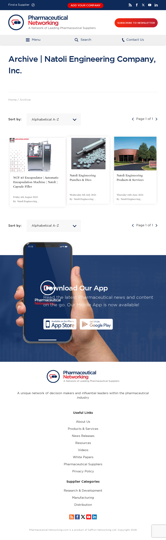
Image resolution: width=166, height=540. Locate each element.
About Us (83, 421)
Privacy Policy (83, 471)
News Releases (83, 436)
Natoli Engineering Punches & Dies (83, 178)
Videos (83, 450)
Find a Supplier (19, 5)
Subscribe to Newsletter (136, 22)
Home (12, 100)
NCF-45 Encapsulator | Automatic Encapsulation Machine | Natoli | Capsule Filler (36, 182)
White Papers (83, 457)
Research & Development (83, 490)
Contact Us (135, 39)
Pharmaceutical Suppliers (83, 464)
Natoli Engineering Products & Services (130, 178)
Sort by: (15, 119)
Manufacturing (83, 497)
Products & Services (83, 429)
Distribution (83, 505)
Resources (83, 443)
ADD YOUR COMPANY (85, 5)
